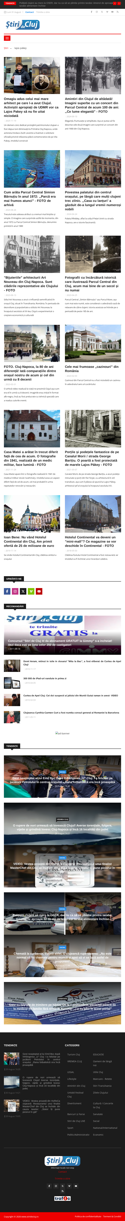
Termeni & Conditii (112, 1216)
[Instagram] (97, 12)
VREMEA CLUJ (62, 819)
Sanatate (62, 998)
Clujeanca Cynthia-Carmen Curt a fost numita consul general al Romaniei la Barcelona (71, 712)
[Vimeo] (107, 12)
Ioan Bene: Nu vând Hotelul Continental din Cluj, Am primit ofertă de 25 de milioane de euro (29, 541)
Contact (29, 12)
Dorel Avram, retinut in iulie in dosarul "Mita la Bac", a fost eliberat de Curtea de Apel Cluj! (72, 663)
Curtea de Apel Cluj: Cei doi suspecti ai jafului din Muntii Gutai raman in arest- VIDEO (70, 695)
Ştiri (6, 48)
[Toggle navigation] (7, 38)
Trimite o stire (43, 12)
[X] (102, 12)
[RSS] (118, 12)
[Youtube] (112, 12)
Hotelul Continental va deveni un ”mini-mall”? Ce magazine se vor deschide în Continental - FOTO (90, 541)
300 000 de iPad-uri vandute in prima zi (44, 678)
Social (62, 772)
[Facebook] (91, 12)
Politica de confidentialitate (88, 1216)
